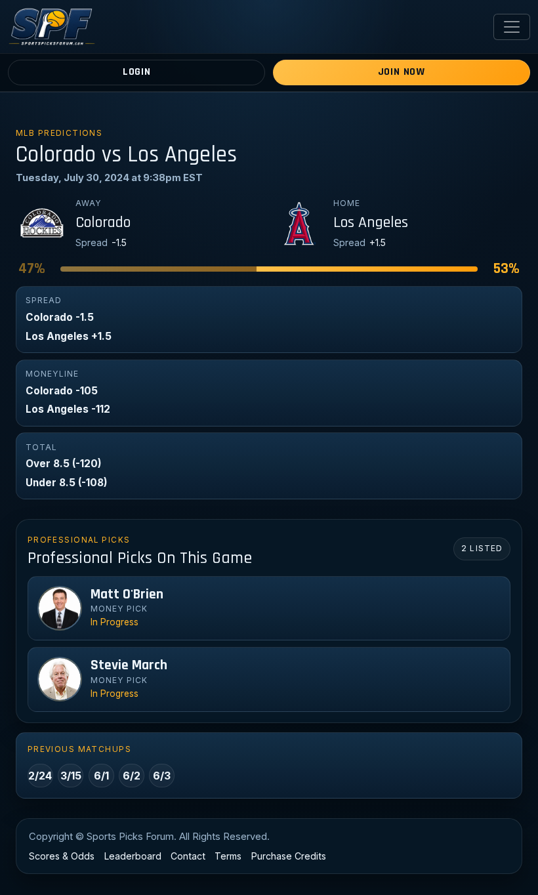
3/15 (70, 775)
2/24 (40, 775)
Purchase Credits (288, 856)
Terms (228, 856)
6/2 (131, 775)
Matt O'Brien (127, 594)
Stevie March (129, 665)
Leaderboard (132, 856)
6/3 (162, 775)
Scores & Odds (61, 856)
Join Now (401, 72)
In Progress (114, 622)
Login (137, 72)
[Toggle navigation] (511, 27)
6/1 (101, 775)
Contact (188, 856)
